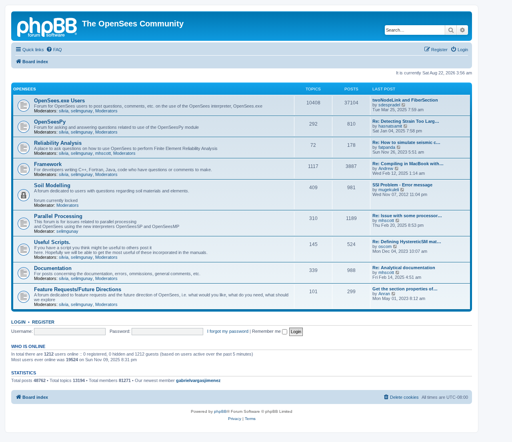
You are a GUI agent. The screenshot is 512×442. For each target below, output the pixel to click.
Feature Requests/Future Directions (77, 289)
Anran (384, 293)
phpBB (220, 411)
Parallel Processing (58, 216)
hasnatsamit (390, 126)
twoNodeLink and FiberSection (405, 100)
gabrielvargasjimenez (198, 380)
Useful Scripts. (52, 242)
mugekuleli (388, 189)
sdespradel (389, 104)
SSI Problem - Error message (402, 184)
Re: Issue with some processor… (407, 215)
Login (18, 322)
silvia (63, 110)
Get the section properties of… (405, 288)
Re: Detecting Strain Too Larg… (405, 121)
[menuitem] (54, 49)
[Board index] (47, 26)
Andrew (385, 168)
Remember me (267, 331)
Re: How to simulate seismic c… (406, 142)
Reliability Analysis (58, 143)
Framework (48, 164)
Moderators (106, 110)
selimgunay (82, 110)
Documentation (53, 268)
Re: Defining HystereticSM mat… (406, 241)
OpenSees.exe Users (59, 101)
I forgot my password (227, 331)
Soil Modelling (52, 185)
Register (43, 322)
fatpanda (386, 147)
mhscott (103, 153)
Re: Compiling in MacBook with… (408, 163)
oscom (385, 246)
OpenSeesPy (50, 122)
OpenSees (24, 89)
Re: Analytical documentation (403, 267)
